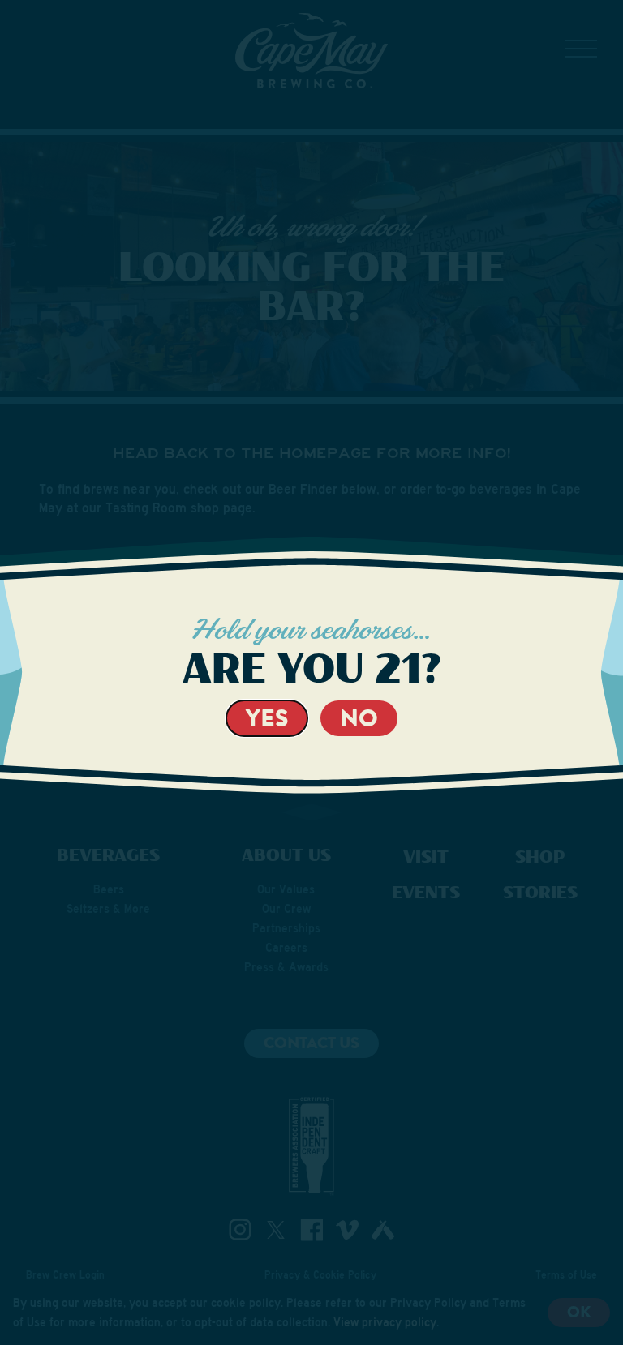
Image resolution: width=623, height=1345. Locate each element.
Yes (267, 717)
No (359, 717)
